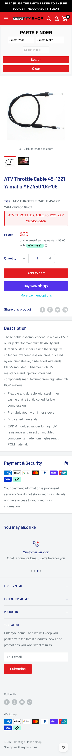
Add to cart (36, 273)
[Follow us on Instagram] (14, 702)
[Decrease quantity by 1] (24, 258)
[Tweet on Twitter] (57, 310)
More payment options (36, 295)
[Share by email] (65, 310)
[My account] (57, 18)
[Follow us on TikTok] (29, 702)
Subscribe (18, 669)
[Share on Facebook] (42, 310)
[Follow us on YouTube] (22, 702)
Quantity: (10, 258)
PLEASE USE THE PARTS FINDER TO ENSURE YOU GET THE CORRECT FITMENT (36, 6)
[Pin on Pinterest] (50, 310)
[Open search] (49, 18)
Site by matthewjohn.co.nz (20, 747)
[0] (64, 18)
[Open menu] (6, 18)
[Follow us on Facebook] (7, 702)
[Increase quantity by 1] (50, 258)
